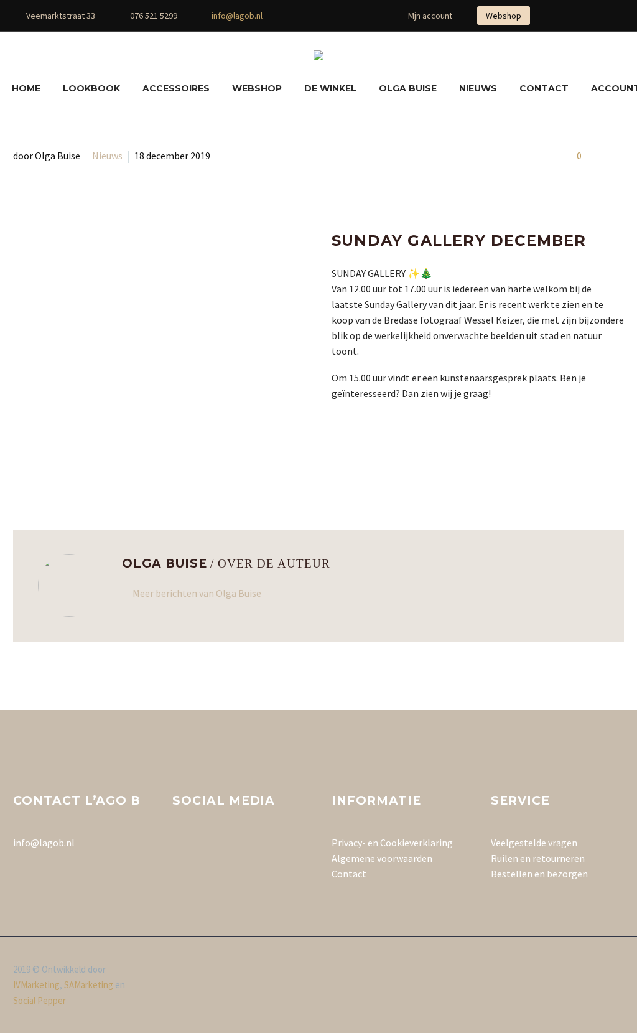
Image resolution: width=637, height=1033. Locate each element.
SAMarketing (88, 985)
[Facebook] (312, 16)
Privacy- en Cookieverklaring (392, 842)
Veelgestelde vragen (534, 842)
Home (26, 88)
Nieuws (478, 88)
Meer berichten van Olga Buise (197, 593)
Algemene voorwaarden (382, 858)
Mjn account (430, 15)
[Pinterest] (349, 16)
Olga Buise (408, 88)
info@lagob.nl (237, 15)
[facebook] (179, 846)
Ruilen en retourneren (538, 858)
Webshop (503, 15)
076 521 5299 (153, 15)
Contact (544, 88)
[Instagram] (331, 16)
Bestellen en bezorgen (539, 873)
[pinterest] (225, 846)
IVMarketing (36, 985)
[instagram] (202, 846)
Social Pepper (39, 1000)
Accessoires (176, 88)
